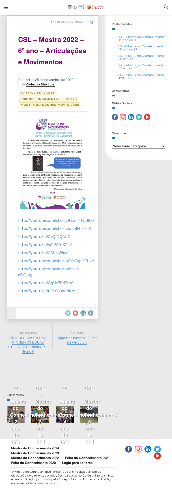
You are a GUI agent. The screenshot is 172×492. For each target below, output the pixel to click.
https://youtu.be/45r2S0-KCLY (45, 244)
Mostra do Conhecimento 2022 (50, 105)
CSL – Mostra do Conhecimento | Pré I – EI (140, 76)
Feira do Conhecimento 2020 (33, 462)
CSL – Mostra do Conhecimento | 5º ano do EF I (140, 66)
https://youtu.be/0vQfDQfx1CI (45, 236)
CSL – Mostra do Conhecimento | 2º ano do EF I (140, 38)
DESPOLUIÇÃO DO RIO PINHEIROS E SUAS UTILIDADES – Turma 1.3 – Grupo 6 (28, 344)
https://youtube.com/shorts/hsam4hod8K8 (56, 220)
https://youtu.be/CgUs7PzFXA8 (45, 283)
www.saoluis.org (49, 483)
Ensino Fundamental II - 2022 (48, 99)
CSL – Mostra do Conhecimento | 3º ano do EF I (140, 47)
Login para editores (77, 462)
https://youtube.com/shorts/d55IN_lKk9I (54, 228)
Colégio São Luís (40, 84)
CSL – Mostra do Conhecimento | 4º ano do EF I (140, 57)
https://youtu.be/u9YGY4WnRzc (46, 291)
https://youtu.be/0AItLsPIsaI (43, 252)
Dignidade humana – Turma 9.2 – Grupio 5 (76, 340)
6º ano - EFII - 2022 (38, 93)
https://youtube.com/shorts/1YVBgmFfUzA (56, 261)
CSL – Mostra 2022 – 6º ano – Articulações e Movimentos (52, 50)
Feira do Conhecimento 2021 (87, 457)
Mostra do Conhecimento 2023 (35, 453)
